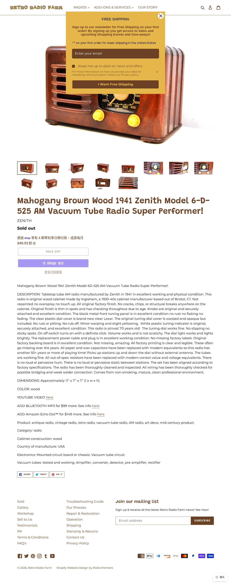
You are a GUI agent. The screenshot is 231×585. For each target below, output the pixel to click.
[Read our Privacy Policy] (157, 72)
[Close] (160, 16)
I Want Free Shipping (115, 84)
